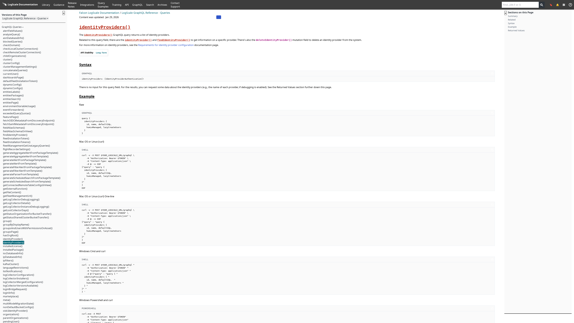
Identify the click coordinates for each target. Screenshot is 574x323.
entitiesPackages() (13, 95)
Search (150, 4)
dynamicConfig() (12, 84)
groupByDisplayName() (16, 224)
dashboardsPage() (13, 77)
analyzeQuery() (11, 34)
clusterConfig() (11, 63)
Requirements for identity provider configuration (166, 45)
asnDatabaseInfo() (13, 38)
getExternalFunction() (15, 188)
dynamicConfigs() (13, 88)
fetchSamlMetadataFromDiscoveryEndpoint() (28, 124)
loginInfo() (9, 292)
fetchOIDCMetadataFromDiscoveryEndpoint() (29, 120)
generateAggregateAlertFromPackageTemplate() (30, 152)
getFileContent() (12, 192)
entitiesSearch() (12, 99)
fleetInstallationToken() (16, 138)
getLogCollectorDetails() (16, 203)
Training (116, 4)
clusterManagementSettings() (20, 66)
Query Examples (103, 4)
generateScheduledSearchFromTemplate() (27, 181)
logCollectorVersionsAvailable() (20, 285)
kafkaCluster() (11, 264)
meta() (6, 300)
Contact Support (175, 4)
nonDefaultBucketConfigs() (18, 307)
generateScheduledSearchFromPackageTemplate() (31, 178)
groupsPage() (10, 231)
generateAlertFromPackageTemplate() (24, 160)
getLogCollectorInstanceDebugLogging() (26, 206)
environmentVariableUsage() (19, 106)
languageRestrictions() (16, 267)
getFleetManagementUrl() (17, 196)
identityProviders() (13, 242)
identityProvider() (13, 239)
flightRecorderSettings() (16, 149)
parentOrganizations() (15, 318)
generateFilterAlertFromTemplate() (22, 170)
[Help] (570, 5)
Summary (512, 16)
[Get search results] (542, 5)
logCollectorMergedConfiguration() (23, 282)
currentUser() (10, 74)
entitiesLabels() (11, 91)
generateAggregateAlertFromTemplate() (26, 156)
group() (7, 221)
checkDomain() (11, 45)
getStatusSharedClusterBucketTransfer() (26, 217)
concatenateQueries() (15, 70)
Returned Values (516, 30)
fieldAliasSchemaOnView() (17, 131)
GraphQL (137, 4)
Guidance (59, 4)
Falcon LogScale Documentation (99, 13)
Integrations (87, 4)
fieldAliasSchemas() (14, 127)
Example (512, 26)
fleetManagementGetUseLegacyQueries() (26, 145)
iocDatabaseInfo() (13, 253)
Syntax (511, 23)
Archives (162, 4)
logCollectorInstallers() (16, 278)
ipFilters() (8, 260)
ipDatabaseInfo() (12, 257)
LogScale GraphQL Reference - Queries (146, 13)
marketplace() (11, 296)
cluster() (7, 59)
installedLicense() (12, 246)
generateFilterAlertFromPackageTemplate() (27, 167)
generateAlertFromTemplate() (20, 163)
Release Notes (72, 4)
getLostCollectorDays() (16, 210)
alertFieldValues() (12, 30)
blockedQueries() (12, 41)
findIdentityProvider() (15, 135)
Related (512, 19)
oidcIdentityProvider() (15, 310)
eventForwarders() (13, 109)
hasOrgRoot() (10, 235)
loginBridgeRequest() (15, 289)
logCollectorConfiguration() (18, 274)
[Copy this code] (492, 73)
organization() (11, 314)
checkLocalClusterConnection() (20, 48)
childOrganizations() (14, 56)
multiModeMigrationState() (18, 303)
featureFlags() (11, 117)
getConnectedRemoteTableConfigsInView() (27, 185)
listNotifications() (12, 271)
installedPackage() (13, 249)
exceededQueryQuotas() (17, 113)
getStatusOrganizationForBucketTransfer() (27, 213)
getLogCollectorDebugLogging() (21, 199)
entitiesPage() (11, 102)
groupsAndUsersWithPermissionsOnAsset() (27, 228)
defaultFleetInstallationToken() (20, 81)
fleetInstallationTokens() (16, 142)
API (127, 4)
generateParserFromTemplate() (21, 174)
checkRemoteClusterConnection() (22, 52)
